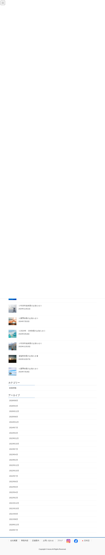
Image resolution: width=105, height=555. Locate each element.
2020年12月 (14, 525)
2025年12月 (14, 411)
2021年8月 (13, 519)
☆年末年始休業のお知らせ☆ (30, 306)
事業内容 (24, 540)
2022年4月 (13, 492)
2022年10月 (14, 471)
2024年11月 (14, 422)
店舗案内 (35, 540)
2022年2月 (13, 498)
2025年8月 (13, 417)
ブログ (60, 540)
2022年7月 (13, 476)
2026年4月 (13, 406)
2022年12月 (14, 465)
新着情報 (12, 388)
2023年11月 (14, 438)
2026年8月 (13, 400)
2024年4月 (13, 433)
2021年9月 (13, 514)
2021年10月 (14, 508)
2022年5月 (13, 487)
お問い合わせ (48, 540)
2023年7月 (13, 449)
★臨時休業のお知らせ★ (28, 356)
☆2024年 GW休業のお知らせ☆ (32, 331)
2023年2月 (13, 460)
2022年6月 (13, 482)
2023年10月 (14, 444)
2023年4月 (13, 454)
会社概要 (13, 540)
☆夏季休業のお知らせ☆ (28, 318)
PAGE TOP (100, 536)
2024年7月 (13, 428)
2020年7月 (13, 530)
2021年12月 (14, 503)
